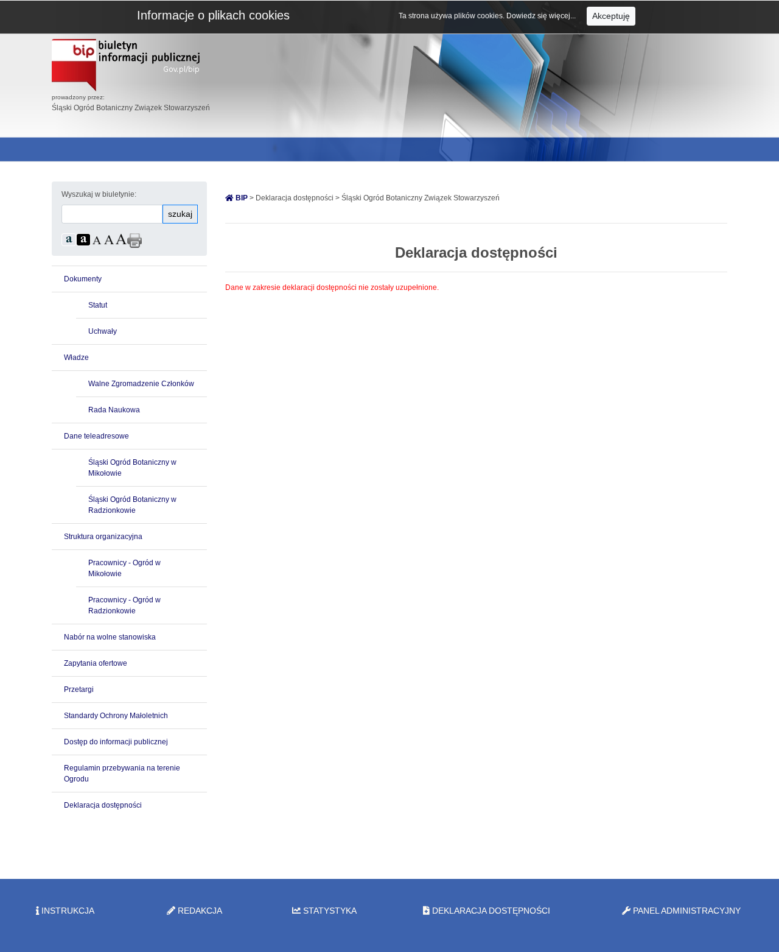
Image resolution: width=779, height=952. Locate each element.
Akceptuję (611, 16)
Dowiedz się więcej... (542, 16)
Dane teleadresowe (96, 436)
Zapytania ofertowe (95, 663)
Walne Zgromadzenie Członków (141, 383)
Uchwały (102, 331)
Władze (76, 357)
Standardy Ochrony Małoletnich (116, 715)
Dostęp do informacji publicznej (116, 742)
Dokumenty (83, 279)
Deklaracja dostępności (103, 805)
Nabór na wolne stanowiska (110, 637)
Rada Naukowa (114, 410)
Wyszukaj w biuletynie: (98, 194)
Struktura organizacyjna (103, 536)
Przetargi (79, 689)
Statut (97, 305)
